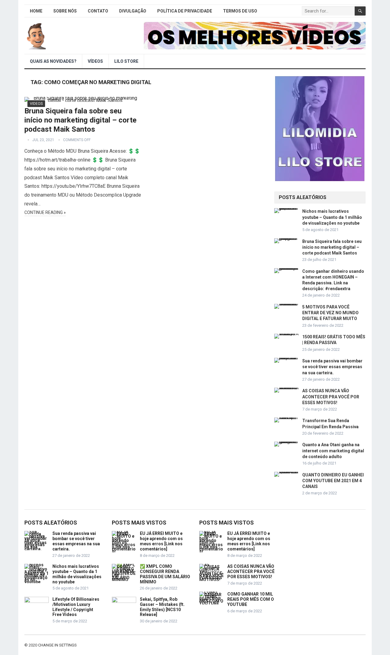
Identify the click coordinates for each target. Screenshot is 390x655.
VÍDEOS (95, 61)
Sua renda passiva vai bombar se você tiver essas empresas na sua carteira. (332, 366)
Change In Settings (57, 645)
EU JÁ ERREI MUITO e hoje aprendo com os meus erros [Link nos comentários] (161, 541)
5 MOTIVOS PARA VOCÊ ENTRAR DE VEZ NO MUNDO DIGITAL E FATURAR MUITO (330, 312)
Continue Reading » (45, 212)
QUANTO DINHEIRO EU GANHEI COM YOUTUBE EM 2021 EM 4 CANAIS (333, 480)
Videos (36, 103)
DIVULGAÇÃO (132, 11)
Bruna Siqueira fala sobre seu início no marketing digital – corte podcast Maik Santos (80, 120)
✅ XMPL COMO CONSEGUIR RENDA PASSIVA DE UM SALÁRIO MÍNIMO (165, 574)
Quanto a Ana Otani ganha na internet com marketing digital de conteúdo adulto (333, 450)
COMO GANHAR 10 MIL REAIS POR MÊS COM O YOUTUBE (250, 599)
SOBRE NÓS (65, 11)
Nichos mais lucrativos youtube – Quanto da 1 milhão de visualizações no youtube (332, 217)
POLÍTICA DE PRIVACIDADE (184, 11)
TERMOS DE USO (240, 11)
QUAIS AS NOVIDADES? (53, 61)
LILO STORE (126, 61)
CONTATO (98, 11)
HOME (36, 11)
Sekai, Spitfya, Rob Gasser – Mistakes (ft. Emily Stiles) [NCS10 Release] (162, 607)
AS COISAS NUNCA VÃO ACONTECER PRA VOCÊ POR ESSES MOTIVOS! (330, 396)
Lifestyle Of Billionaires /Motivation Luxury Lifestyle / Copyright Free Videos (75, 607)
